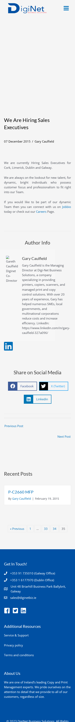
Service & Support (16, 635)
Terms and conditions (19, 655)
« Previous (17, 529)
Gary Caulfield (44, 141)
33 (46, 529)
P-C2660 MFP (20, 491)
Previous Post (13, 426)
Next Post (64, 436)
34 (54, 529)
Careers (41, 212)
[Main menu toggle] (66, 8)
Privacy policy (13, 645)
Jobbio (66, 207)
